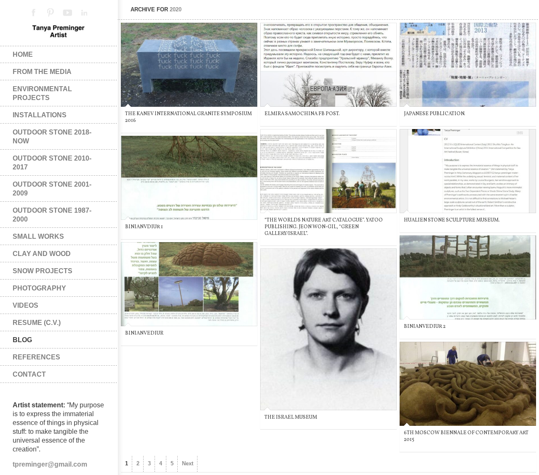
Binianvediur (144, 333)
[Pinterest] (50, 12)
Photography (39, 288)
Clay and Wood (42, 253)
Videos (25, 305)
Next (187, 463)
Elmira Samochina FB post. (302, 114)
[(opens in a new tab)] (468, 171)
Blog (22, 339)
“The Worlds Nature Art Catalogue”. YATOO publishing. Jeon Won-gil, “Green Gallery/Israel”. (323, 227)
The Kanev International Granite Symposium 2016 (188, 117)
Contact (29, 374)
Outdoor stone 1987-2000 (52, 215)
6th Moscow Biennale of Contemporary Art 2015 (466, 436)
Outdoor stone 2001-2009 (52, 189)
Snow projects (42, 270)
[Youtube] (67, 12)
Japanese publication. (434, 114)
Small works (38, 236)
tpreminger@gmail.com (50, 464)
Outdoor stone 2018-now (52, 137)
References (36, 357)
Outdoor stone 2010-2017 (52, 163)
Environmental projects (42, 93)
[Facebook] (33, 12)
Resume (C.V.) (37, 322)
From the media (42, 71)
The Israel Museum (290, 417)
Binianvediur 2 (425, 326)
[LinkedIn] (84, 12)
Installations (40, 115)
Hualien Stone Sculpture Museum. (452, 220)
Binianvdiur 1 (144, 227)
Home (23, 54)
